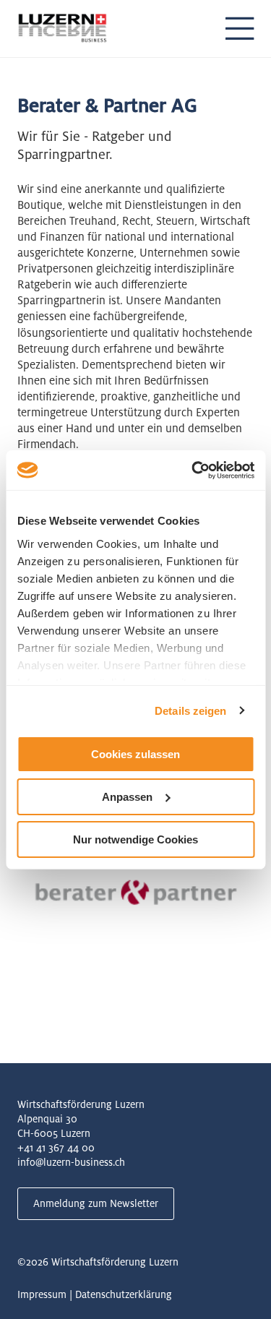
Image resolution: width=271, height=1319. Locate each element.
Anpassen (127, 797)
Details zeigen (190, 710)
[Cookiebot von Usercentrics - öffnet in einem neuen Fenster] (193, 469)
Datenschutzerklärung (123, 1294)
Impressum (41, 1294)
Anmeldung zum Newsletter (95, 1203)
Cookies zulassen (135, 754)
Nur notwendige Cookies (135, 839)
